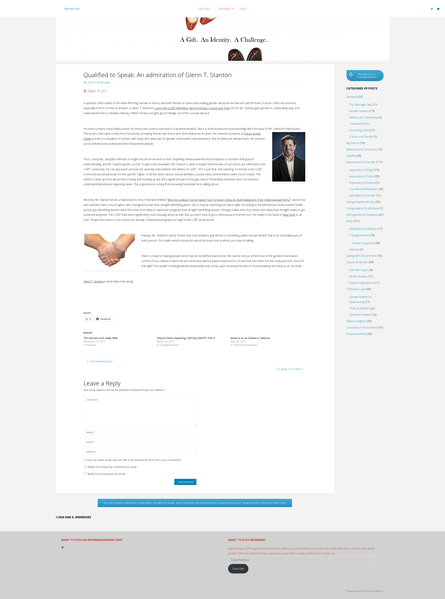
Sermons (351, 97)
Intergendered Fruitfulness (362, 208)
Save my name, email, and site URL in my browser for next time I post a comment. (134, 460)
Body (349, 221)
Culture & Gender (357, 262)
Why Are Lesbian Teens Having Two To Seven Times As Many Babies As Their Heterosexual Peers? (229, 200)
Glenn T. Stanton (93, 281)
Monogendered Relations (362, 215)
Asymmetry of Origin (361, 170)
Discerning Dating (360, 130)
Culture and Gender (361, 136)
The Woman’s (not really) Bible (100, 338)
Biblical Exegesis (356, 321)
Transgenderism (359, 235)
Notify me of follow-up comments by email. (112, 467)
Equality (351, 156)
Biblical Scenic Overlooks (361, 149)
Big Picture (352, 143)
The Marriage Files (360, 104)
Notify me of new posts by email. (107, 473)
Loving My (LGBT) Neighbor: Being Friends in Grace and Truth (192, 108)
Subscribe (238, 569)
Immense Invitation (361, 315)
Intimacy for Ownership (363, 117)
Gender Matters (359, 111)
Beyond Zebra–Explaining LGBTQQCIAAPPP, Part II (186, 338)
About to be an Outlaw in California (250, 338)
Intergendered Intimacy (360, 202)
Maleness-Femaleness (363, 229)
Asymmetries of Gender (360, 162)
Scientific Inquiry (359, 270)
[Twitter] (438, 9)
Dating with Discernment (361, 256)
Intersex (354, 249)
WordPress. (377, 591)
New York (289, 215)
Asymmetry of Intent (361, 183)
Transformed (357, 124)
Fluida (363, 591)
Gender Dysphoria (363, 243)
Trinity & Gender (359, 308)
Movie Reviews (358, 276)
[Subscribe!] (432, 9)
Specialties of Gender (362, 195)
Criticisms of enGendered (362, 327)
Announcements (356, 334)
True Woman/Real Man (363, 189)
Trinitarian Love (355, 289)
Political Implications (361, 283)
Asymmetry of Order (361, 176)
